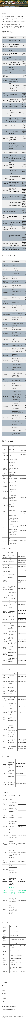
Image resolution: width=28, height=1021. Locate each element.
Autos (3, 990)
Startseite (4, 982)
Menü (14, 9)
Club (3, 985)
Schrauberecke (5, 1004)
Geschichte (4, 988)
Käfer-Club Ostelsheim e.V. (10, 3)
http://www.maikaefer (23, 809)
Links (3, 1001)
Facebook (24, 70)
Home (23, 178)
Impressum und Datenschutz (8, 1009)
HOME (23, 45)
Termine (4, 998)
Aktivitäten (4, 993)
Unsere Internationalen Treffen (9, 1006)
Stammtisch (5, 996)
